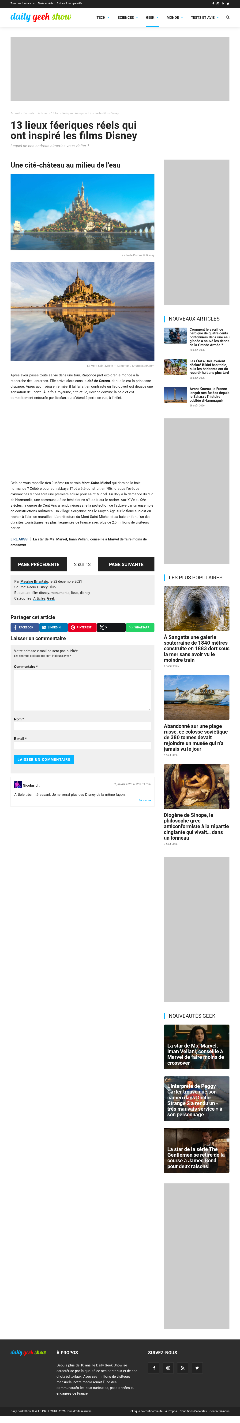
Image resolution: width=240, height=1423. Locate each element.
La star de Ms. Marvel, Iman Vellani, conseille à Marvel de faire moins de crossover (195, 1054)
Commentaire (26, 667)
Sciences (126, 17)
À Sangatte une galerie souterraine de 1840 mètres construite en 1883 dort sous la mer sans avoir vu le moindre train (196, 648)
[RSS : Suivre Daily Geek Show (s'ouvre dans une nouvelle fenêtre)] (223, 4)
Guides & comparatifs (69, 3)
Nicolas (29, 785)
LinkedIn (54, 627)
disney (85, 593)
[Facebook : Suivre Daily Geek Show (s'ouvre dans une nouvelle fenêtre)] (213, 4)
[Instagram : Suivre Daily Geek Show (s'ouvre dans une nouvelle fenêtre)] (218, 4)
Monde (173, 17)
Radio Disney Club (41, 587)
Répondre (145, 800)
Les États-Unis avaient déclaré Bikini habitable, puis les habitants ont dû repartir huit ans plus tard (209, 367)
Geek (150, 17)
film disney (40, 593)
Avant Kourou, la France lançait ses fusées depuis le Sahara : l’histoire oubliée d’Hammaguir (209, 395)
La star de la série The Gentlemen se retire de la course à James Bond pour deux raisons (196, 1157)
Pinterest (84, 627)
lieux (74, 593)
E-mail (20, 739)
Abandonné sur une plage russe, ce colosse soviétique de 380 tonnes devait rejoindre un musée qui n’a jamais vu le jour (196, 737)
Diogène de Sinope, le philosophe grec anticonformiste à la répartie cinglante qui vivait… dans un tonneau (196, 826)
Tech (101, 17)
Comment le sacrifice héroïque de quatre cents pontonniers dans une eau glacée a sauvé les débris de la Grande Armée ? (209, 337)
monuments (60, 593)
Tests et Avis (45, 3)
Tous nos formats (21, 3)
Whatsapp (142, 627)
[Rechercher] (227, 18)
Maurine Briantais (34, 581)
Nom (19, 719)
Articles (39, 598)
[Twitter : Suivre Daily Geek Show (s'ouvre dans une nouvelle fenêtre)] (228, 4)
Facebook (26, 627)
